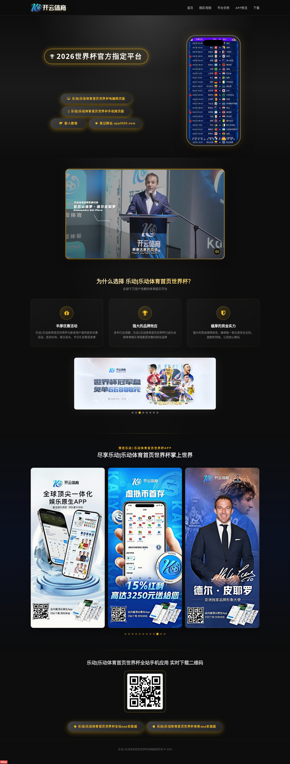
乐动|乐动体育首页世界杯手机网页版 (97, 111)
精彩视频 (205, 8)
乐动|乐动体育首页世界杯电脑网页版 (98, 98)
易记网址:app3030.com (117, 123)
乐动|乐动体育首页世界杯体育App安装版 (186, 726)
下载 (256, 8)
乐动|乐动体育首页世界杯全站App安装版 (107, 726)
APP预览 (242, 8)
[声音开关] (217, 251)
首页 (190, 8)
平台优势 (223, 8)
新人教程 (71, 123)
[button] (125, 634)
